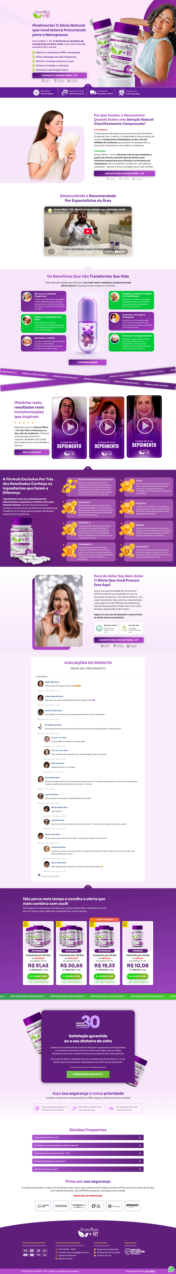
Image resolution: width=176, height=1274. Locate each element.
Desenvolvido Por (140, 1271)
